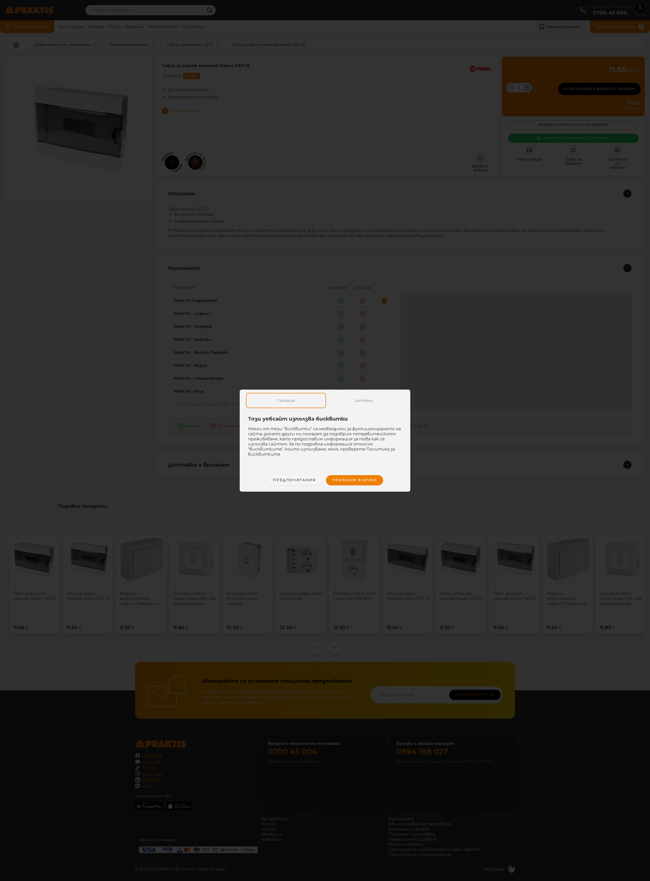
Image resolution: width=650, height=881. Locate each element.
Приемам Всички (354, 480)
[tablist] (325, 400)
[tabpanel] (325, 439)
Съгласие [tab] (286, 400)
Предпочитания (294, 480)
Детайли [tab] (364, 400)
